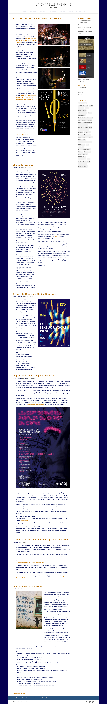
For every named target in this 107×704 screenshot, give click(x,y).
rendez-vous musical (54, 526)
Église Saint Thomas (82, 166)
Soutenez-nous (36, 697)
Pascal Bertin (81, 146)
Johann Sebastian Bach (83, 129)
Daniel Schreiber (81, 117)
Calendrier (62, 11)
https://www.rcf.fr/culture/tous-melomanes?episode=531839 (31, 562)
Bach (87, 105)
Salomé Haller (87, 151)
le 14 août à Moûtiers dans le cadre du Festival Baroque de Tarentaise (26, 40)
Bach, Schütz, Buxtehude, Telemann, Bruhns (37, 18)
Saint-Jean (80, 151)
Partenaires (28, 697)
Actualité (22, 21)
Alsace (85, 103)
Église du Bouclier (86, 161)
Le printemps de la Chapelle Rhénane (33, 376)
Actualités (25, 11)
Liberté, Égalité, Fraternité (28, 586)
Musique (89, 142)
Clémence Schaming (82, 112)
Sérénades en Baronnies (27, 520)
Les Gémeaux (87, 132)
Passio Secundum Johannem (84, 149)
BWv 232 (87, 108)
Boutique (78, 11)
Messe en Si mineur (82, 142)
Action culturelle (82, 87)
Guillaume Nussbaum (82, 125)
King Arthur (80, 132)
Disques (33, 378)
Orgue (87, 144)
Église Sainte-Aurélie (82, 164)
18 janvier (80, 103)
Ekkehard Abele (90, 117)
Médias (71, 11)
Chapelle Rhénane (82, 110)
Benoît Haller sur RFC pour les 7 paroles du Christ (40, 540)
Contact (21, 697)
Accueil (15, 697)
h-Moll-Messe (81, 127)
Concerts (28, 167)
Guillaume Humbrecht (87, 122)
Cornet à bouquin (81, 115)
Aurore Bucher (81, 105)
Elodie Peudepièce (82, 120)
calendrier (57, 236)
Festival (80, 122)
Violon (79, 161)
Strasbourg (85, 154)
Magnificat (80, 134)
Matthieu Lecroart (81, 139)
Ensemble (89, 120)
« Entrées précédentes (19, 693)
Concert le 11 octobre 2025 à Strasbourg (35, 294)
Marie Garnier (89, 137)
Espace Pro (45, 697)
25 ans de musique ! (24, 165)
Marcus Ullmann (87, 134)
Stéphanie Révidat (82, 156)
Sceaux (79, 154)
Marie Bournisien (81, 137)
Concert (89, 112)
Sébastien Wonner (82, 159)
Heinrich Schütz (88, 127)
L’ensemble (33, 11)
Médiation (42, 11)
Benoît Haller (81, 108)
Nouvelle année (81, 144)
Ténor (88, 159)
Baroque (91, 105)
